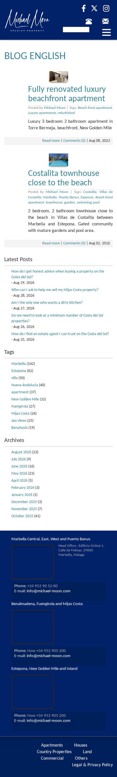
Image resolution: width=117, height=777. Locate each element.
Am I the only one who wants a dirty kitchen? (47, 303)
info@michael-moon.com (48, 591)
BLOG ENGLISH (35, 56)
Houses (80, 745)
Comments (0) (74, 141)
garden (69, 202)
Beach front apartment (95, 108)
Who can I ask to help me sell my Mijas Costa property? (54, 290)
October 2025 (22, 516)
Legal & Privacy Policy (92, 765)
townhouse (54, 202)
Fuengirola (19, 406)
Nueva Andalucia (24, 385)
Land (87, 752)
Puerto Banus (69, 197)
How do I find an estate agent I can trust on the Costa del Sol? (60, 334)
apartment (20, 392)
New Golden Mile (25, 399)
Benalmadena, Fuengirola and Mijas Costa (47, 604)
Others (81, 758)
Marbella (50, 197)
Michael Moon (55, 108)
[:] (91, 21)
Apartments (52, 745)
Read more (51, 141)
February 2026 (22, 488)
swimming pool (88, 202)
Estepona (18, 371)
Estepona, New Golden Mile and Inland (44, 669)
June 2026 (19, 466)
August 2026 (21, 452)
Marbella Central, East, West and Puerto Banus (50, 539)
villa (14, 378)
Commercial (52, 758)
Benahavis (19, 428)
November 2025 (24, 509)
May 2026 (19, 473)
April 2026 (19, 481)
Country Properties (54, 752)
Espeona (87, 197)
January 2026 (21, 495)
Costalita (90, 192)
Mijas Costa (20, 414)
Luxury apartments (42, 113)
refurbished (66, 113)
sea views (18, 421)
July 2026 (18, 459)
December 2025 (24, 502)
